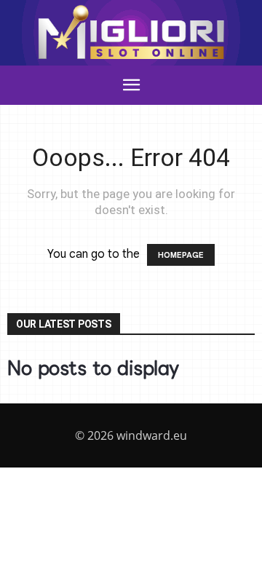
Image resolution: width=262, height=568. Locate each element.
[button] (131, 85)
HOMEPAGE (181, 255)
